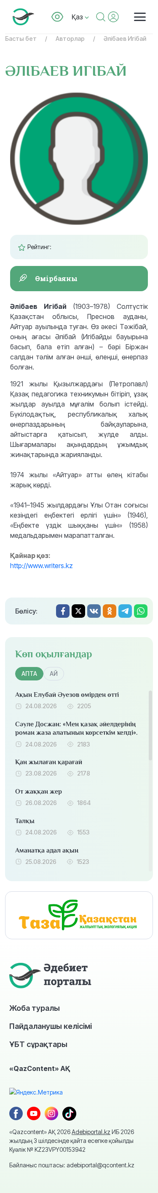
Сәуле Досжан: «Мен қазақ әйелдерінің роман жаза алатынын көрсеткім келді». (76, 728)
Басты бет (21, 38)
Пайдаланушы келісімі (50, 1026)
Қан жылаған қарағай (48, 762)
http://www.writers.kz (41, 565)
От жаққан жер (38, 791)
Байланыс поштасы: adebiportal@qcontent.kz (71, 1165)
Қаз (78, 17)
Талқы (25, 821)
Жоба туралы (34, 1007)
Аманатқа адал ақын (46, 850)
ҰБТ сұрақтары (38, 1044)
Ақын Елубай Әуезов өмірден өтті (67, 695)
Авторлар (70, 38)
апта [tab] (29, 673)
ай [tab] (54, 673)
